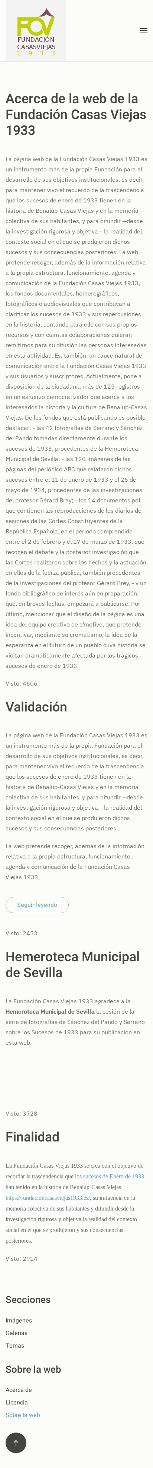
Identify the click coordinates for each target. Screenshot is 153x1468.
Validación (36, 707)
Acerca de (19, 1390)
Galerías (16, 1333)
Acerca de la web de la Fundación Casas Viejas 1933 (76, 114)
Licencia (17, 1402)
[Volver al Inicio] (37, 30)
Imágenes (19, 1320)
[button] (143, 30)
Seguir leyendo (37, 905)
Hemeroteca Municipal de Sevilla (73, 965)
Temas (15, 1345)
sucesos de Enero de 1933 (113, 1176)
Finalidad (32, 1137)
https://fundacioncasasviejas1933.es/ (48, 1198)
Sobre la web (23, 1415)
